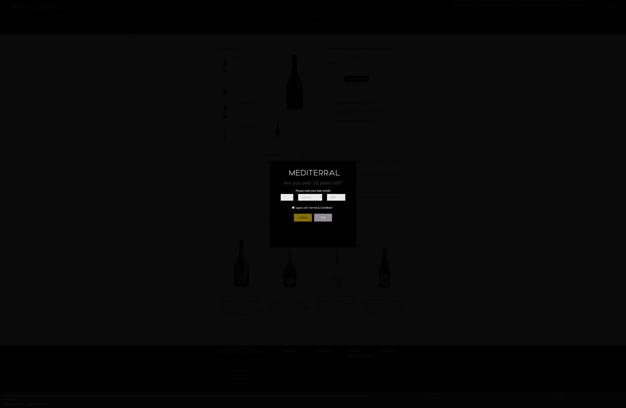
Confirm (303, 217)
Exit (323, 217)
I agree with (301, 208)
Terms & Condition (321, 208)
